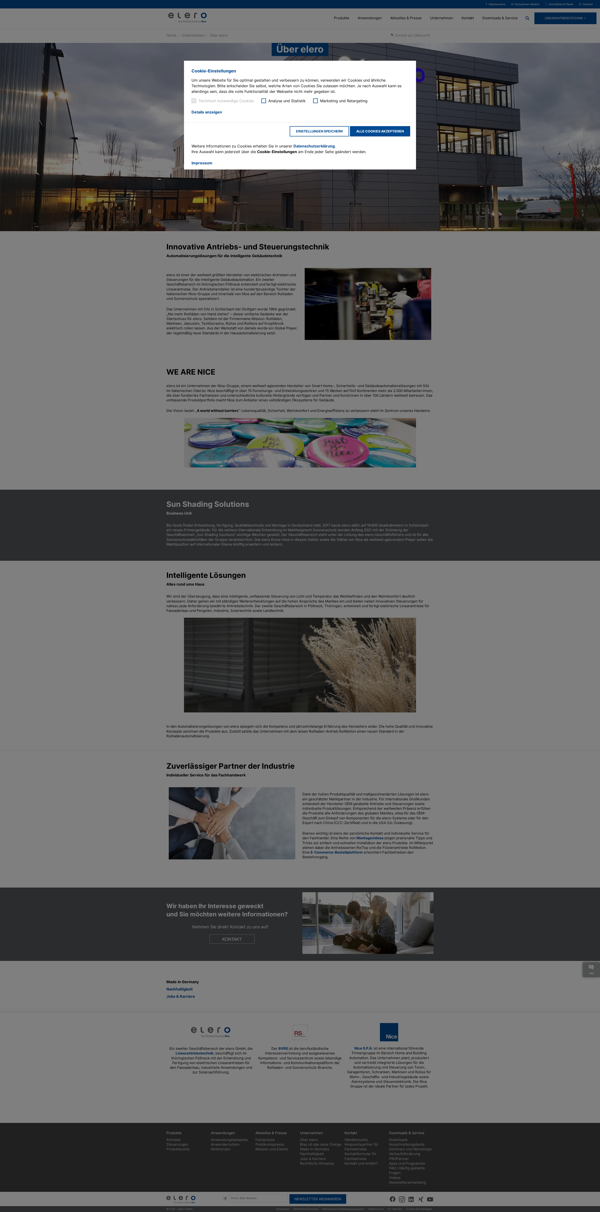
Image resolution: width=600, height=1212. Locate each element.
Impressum (201, 163)
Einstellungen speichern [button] (319, 131)
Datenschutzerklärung (314, 146)
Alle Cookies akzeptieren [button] (380, 131)
